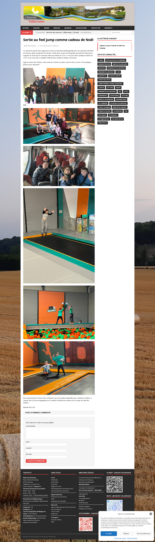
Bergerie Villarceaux (106, 72)
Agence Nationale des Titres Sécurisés (63, 507)
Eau (120, 91)
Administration (104, 64)
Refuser (126, 533)
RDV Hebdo (102, 115)
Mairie (46, 28)
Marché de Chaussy (119, 107)
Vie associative (117, 119)
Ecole (126, 91)
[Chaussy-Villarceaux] (77, 14)
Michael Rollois (31, 46)
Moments (108, 28)
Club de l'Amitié (114, 76)
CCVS (118, 72)
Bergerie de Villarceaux (116, 68)
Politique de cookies (120, 538)
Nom (28, 442)
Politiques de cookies (85, 509)
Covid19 (101, 88)
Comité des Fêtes (104, 80)
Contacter (95, 28)
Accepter (109, 533)
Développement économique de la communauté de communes (62, 490)
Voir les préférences (143, 533)
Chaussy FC (102, 76)
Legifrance (54, 514)
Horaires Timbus (56, 520)
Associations (81, 28)
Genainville (54, 482)
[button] (151, 514)
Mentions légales (132, 538)
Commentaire (30, 426)
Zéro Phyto (102, 123)
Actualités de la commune (49, 46)
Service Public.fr (56, 509)
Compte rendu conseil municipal (110, 84)
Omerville (54, 484)
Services (56, 28)
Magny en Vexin (56, 486)
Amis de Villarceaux (120, 64)
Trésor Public (55, 511)
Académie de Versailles (58, 501)
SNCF (52, 522)
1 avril (100, 60)
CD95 (52, 499)
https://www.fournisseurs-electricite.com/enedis (31, 521)
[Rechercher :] (121, 32)
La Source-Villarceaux (118, 103)
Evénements (102, 95)
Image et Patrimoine (105, 99)
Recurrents (113, 115)
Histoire (125, 95)
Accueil (26, 28)
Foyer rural (114, 95)
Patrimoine (117, 111)
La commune (102, 103)
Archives (101, 68)
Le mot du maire (104, 107)
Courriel (29, 448)
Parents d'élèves (104, 111)
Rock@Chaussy (103, 119)
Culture (110, 88)
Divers (118, 88)
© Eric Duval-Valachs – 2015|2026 (90, 490)
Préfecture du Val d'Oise (59, 497)
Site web (29, 454)
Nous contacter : (32, 486)
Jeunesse (67, 28)
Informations (121, 99)
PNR (126, 111)
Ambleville (54, 480)
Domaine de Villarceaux (107, 91)
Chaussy (36, 28)
